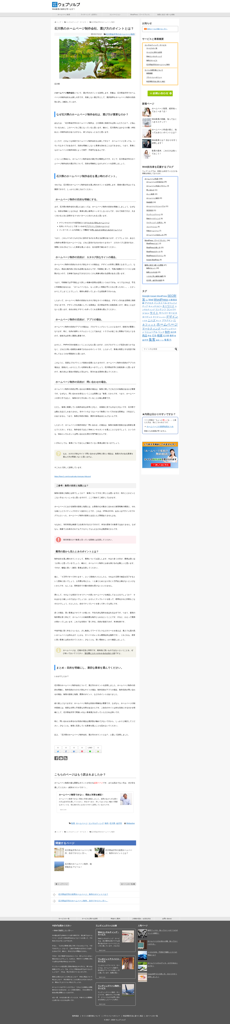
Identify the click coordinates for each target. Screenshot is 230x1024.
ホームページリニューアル (155, 206)
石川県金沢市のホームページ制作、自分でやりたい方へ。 (83, 901)
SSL (147, 300)
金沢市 (119, 823)
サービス (173, 313)
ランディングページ (153, 214)
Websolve (130, 823)
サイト (154, 312)
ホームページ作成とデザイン (156, 186)
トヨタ (144, 321)
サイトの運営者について (154, 70)
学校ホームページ (152, 231)
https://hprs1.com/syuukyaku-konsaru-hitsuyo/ (72, 476)
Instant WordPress (152, 260)
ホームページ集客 (64, 14)
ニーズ (151, 320)
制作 (107, 823)
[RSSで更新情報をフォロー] (65, 758)
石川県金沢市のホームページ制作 (120, 34)
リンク (161, 332)
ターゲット (147, 317)
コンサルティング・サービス (155, 45)
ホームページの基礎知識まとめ (160, 427)
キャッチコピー (155, 306)
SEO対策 (149, 210)
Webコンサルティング (154, 56)
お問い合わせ (167, 919)
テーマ (156, 317)
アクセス (149, 303)
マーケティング (151, 328)
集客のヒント (151, 268)
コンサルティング (96, 823)
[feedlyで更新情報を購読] (61, 758)
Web (150, 299)
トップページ (62, 884)
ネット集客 (150, 194)
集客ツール (160, 340)
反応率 (173, 332)
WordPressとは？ (152, 243)
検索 (160, 335)
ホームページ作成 (151, 179)
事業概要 (149, 73)
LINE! (90, 748)
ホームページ (81, 823)
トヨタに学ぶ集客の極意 (155, 276)
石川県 (112, 823)
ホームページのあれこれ (155, 235)
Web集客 (149, 202)
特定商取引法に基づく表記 (155, 81)
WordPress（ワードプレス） (140, 14)
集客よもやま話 (151, 272)
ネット (158, 320)
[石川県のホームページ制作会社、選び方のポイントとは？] (74, 751)
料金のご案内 (115, 919)
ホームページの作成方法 (155, 182)
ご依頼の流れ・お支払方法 (141, 919)
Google (146, 296)
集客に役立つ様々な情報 (166, 14)
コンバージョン (114, 14)
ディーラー (162, 317)
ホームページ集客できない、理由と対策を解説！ (81, 794)
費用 (172, 335)
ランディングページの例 (106, 926)
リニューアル (151, 332)
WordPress (161, 299)
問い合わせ (150, 190)
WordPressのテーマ (153, 251)
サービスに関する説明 (154, 52)
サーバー (163, 313)
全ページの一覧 (127, 884)
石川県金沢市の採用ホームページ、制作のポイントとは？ (83, 894)
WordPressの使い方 (153, 247)
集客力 (167, 340)
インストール (160, 303)
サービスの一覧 (151, 48)
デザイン (172, 316)
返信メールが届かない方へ (157, 29)
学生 (150, 336)
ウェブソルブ (120, 1020)
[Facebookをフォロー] (56, 758)
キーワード (168, 306)
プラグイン (167, 320)
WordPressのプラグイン (154, 256)
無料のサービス (151, 60)
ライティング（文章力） (89, 14)
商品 (144, 335)
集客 (73, 823)
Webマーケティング (153, 218)
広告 (154, 335)
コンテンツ (160, 309)
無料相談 (75, 1016)
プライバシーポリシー (154, 77)
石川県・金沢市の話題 (154, 280)
